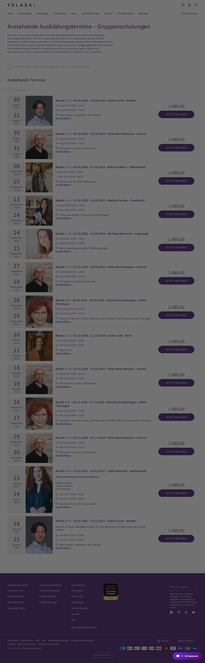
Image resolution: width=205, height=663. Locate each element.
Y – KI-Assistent (187, 656)
